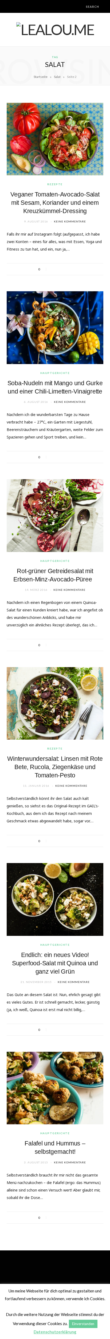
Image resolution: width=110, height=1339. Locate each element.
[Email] (74, 269)
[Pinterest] (67, 269)
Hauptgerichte (55, 373)
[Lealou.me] (55, 29)
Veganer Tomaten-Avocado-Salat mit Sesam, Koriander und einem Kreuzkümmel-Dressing (54, 202)
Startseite (41, 77)
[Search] (81, 6)
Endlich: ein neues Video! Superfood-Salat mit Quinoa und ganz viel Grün (55, 963)
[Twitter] (60, 269)
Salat (57, 77)
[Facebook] (53, 269)
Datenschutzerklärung (55, 1331)
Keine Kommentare (70, 221)
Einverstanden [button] (83, 1324)
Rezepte (55, 184)
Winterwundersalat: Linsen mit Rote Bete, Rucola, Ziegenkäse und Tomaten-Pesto (55, 767)
